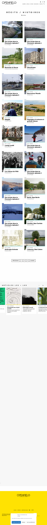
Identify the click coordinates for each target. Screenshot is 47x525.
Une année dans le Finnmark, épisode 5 (12, 94)
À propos (19, 510)
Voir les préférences (31, 522)
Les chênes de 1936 (11, 171)
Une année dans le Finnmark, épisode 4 (34, 146)
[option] (13, 301)
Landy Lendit (9, 145)
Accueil (15, 510)
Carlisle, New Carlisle (34, 223)
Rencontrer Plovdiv (34, 93)
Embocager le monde (28, 307)
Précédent (15, 260)
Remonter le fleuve (11, 67)
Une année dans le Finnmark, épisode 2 (12, 198)
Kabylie (7, 119)
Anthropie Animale (11, 249)
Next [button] (43, 287)
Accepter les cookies (16, 522)
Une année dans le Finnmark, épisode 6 (34, 42)
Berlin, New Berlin (33, 197)
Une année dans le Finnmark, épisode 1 (12, 224)
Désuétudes (31, 67)
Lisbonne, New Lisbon (34, 249)
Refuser (23, 522)
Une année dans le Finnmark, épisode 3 (34, 172)
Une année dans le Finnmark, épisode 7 (12, 42)
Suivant (32, 260)
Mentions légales (25, 510)
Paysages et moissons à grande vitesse (35, 120)
